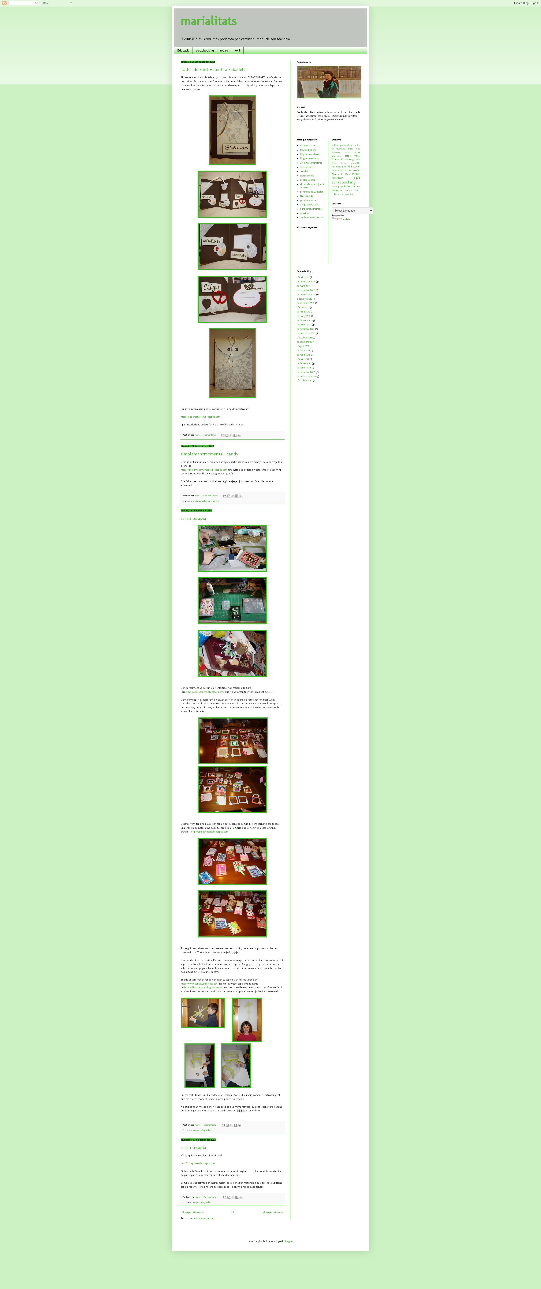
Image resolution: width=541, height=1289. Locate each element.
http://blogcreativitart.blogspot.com (200, 416)
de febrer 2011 (304, 363)
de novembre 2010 (306, 376)
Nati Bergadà (306, 195)
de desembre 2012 (306, 290)
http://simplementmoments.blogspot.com (204, 469)
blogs (350, 148)
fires (334, 163)
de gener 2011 (304, 367)
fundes (344, 163)
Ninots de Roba (341, 174)
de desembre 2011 (305, 328)
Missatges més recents (193, 1212)
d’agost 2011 (303, 346)
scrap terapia (193, 518)
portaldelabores (308, 200)
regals (356, 177)
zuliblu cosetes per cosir (312, 217)
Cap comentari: (211, 495)
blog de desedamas (309, 158)
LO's (344, 166)
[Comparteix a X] (231, 435)
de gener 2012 (304, 324)
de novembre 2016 (306, 281)
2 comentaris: (210, 1124)
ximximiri (305, 213)
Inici (233, 1212)
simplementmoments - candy (209, 454)
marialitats (209, 20)
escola (358, 159)
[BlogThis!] (227, 435)
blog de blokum (308, 149)
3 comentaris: (210, 434)
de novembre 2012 (306, 294)
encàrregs (349, 159)
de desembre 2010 (306, 372)
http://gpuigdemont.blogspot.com (209, 831)
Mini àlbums (354, 166)
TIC (334, 194)
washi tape (349, 194)
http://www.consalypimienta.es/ (199, 983)
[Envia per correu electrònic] (223, 435)
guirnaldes (355, 163)
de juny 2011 (303, 350)
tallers (209, 1130)
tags (341, 186)
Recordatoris (338, 177)
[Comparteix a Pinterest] (239, 435)
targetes (337, 190)
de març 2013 (303, 285)
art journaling (339, 149)
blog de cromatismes (310, 154)
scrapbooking (205, 50)
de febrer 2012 (304, 320)
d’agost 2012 (303, 307)
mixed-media (337, 170)
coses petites (306, 167)
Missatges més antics (273, 1212)
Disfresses (336, 156)
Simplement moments (311, 208)
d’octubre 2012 (304, 298)
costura (356, 152)
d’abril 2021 (303, 277)
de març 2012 (303, 316)
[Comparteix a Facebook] (235, 435)
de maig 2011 (303, 354)
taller (209, 1202)
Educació (183, 50)
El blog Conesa (307, 179)
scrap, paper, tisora (309, 204)
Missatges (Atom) (205, 1218)
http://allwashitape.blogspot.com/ (203, 987)
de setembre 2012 (305, 303)
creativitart (305, 171)
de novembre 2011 (306, 333)
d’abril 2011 (303, 359)
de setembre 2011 (305, 341)
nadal (356, 170)
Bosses (358, 149)
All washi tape (307, 145)
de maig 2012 (303, 311)
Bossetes (336, 152)
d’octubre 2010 (304, 380)
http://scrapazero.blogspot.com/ (206, 691)
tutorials (340, 194)
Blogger (288, 1241)
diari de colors (307, 175)
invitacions (336, 167)
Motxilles (348, 170)
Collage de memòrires (311, 162)
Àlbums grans (339, 145)
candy (195, 501)
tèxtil (237, 50)
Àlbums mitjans (353, 145)
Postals (356, 174)
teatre (224, 50)
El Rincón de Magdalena (312, 191)
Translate (345, 219)
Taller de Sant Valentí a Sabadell (213, 69)
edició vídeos (352, 155)
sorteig (216, 501)
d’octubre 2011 (304, 337)
